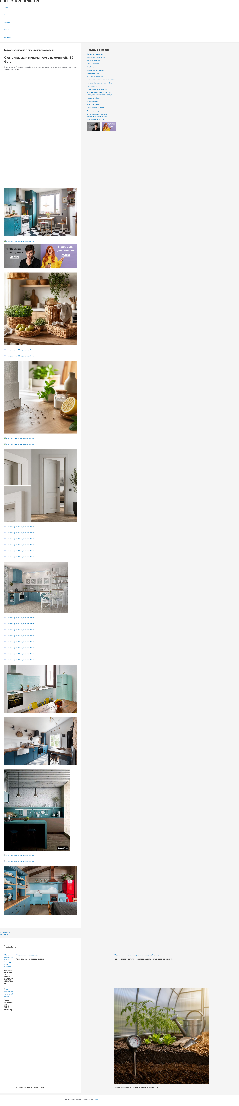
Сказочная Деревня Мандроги (97, 89)
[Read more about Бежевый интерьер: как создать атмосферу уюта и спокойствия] (8, 966)
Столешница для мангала (95, 70)
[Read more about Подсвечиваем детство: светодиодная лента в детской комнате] (48, 955)
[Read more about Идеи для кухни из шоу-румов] (19, 962)
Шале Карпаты (92, 86)
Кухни (6, 7)
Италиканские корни (94, 111)
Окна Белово (91, 67)
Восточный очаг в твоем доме (19, 1005)
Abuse (96, 1099)
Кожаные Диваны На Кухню (96, 108)
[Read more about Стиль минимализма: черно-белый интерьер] (8, 996)
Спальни (7, 22)
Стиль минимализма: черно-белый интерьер (8, 1005)
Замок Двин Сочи (93, 73)
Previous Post (5, 932)
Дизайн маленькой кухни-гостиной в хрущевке (48, 1087)
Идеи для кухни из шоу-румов (19, 970)
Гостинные (7, 15)
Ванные (6, 30)
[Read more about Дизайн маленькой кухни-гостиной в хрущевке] (73, 1083)
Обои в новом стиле (93, 104)
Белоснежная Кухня (93, 98)
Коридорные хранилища (95, 54)
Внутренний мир (92, 101)
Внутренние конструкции (95, 119)
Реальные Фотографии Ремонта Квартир (100, 83)
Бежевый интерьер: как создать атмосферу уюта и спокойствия (8, 977)
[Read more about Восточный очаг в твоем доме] (19, 998)
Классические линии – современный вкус (101, 80)
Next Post (4, 934)
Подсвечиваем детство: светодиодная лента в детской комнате (56, 959)
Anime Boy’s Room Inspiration (96, 57)
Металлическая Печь (94, 60)
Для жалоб (7, 37)
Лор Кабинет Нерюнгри (95, 76)
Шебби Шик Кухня (93, 64)
